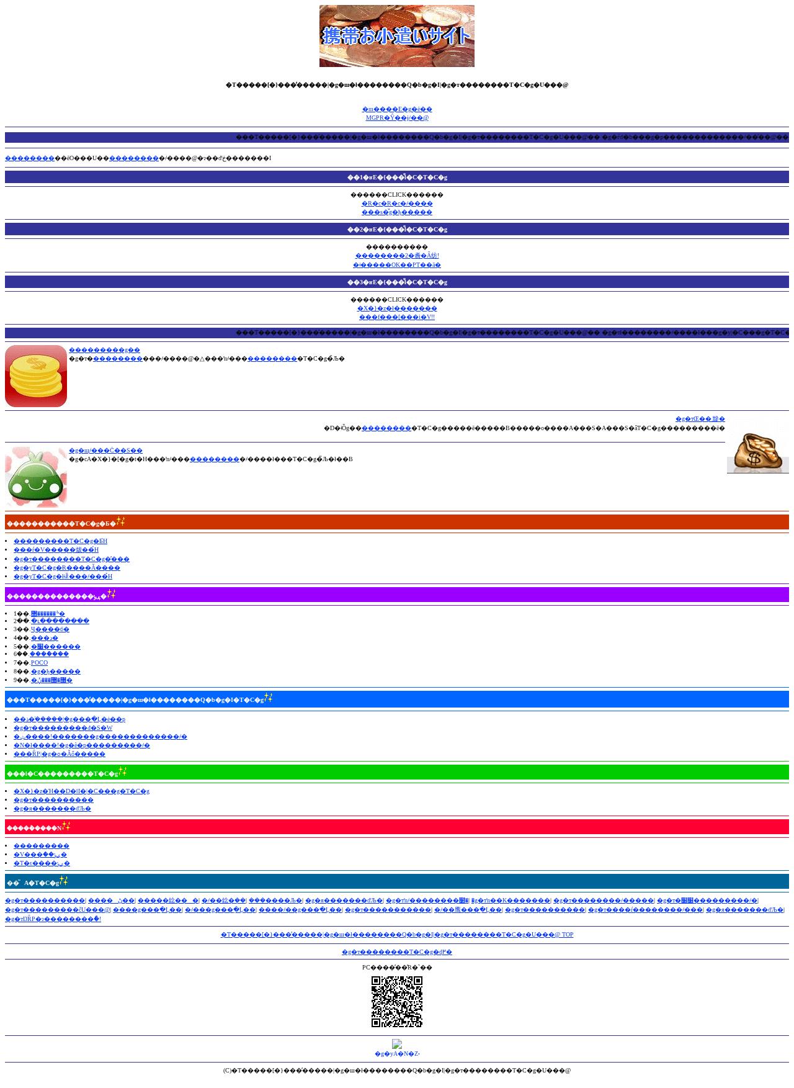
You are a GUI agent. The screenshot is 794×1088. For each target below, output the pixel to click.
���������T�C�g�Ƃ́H (60, 540)
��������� (41, 845)
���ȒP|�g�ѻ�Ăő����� (59, 753)
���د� (44, 637)
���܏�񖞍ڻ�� (111, 900)
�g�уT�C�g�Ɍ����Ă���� (67, 567)
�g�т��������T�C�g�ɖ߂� (397, 951)
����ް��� (49, 653)
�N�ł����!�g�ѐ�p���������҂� (82, 745)
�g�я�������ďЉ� (52, 808)
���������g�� (104, 349)
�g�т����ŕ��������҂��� (645, 909)
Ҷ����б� (50, 629)
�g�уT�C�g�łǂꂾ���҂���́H (63, 576)
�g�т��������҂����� (603, 900)
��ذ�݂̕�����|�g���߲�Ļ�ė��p (69, 719)
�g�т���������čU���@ (57, 909)
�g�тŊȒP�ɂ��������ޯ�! (53, 918)
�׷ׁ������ (56, 646)
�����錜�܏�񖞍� (168, 900)
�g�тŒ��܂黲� (700, 418)
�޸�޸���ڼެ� (52, 680)
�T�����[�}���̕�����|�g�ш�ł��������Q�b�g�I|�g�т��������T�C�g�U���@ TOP (397, 934)
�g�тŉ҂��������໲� (427, 900)
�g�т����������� (388, 909)
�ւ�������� (60, 621)
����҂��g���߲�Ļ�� (300, 909)
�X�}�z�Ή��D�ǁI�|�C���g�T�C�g (81, 791)
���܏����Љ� (275, 900)
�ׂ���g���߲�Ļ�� (147, 909)
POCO (39, 662)
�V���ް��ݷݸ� (40, 854)
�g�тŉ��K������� (510, 900)
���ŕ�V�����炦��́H (56, 549)
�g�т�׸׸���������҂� (707, 900)
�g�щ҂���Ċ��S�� (106, 450)
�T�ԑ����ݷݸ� (42, 863)
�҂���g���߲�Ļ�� (220, 909)
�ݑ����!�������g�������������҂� (100, 736)
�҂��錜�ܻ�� (224, 900)
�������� (30, 158)
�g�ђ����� (56, 671)
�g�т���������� (54, 799)
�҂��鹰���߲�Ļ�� (468, 909)
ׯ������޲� (48, 613)
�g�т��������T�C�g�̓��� (72, 558)
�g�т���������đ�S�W (63, 727)
